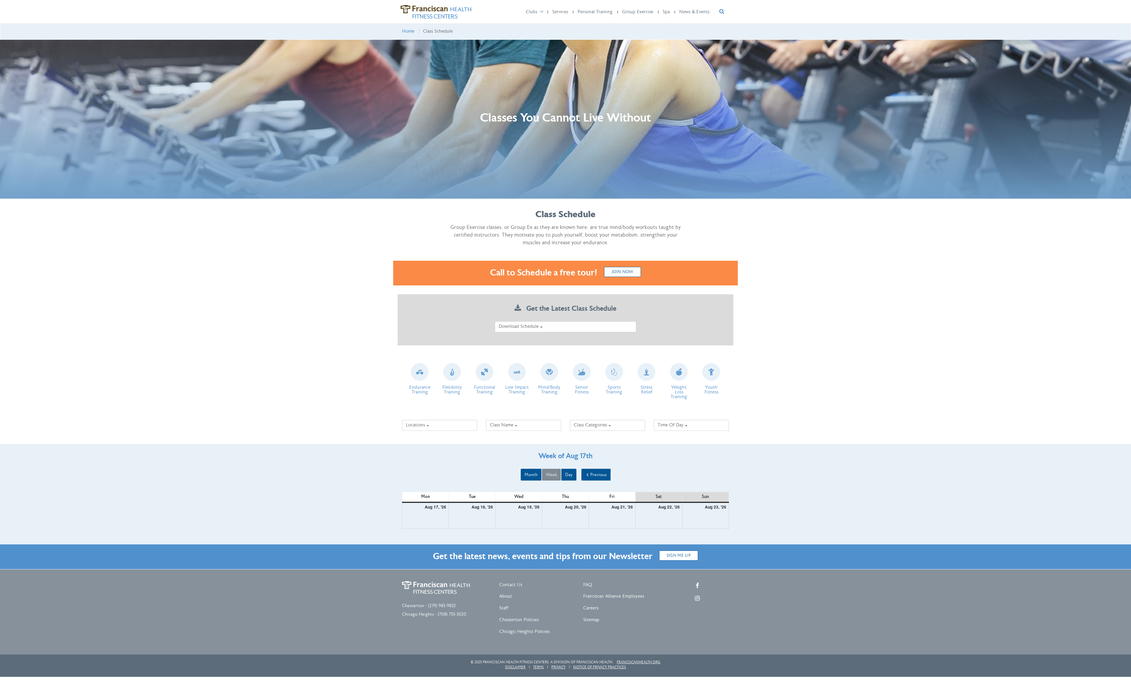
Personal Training (595, 11)
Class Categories (591, 425)
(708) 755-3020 (452, 614)
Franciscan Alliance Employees (613, 596)
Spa (666, 11)
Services (560, 11)
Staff (503, 608)
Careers (590, 608)
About (505, 596)
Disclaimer (515, 667)
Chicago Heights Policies (524, 631)
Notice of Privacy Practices (599, 667)
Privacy (558, 667)
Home (408, 31)
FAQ (587, 585)
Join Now (622, 272)
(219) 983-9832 (442, 605)
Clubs (531, 11)
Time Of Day (671, 425)
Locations (416, 425)
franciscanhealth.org (638, 662)
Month (531, 474)
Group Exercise (637, 11)
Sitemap (591, 620)
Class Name (502, 425)
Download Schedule (519, 326)
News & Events (694, 11)
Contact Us (510, 585)
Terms (538, 667)
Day (569, 474)
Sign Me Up (679, 555)
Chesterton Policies (519, 620)
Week (551, 474)
